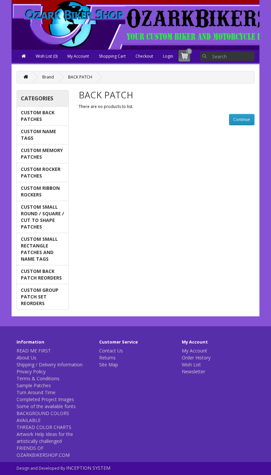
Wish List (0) (47, 56)
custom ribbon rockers (40, 191)
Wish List (191, 364)
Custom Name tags (38, 134)
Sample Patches (34, 385)
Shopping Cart (112, 56)
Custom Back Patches (38, 115)
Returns (107, 357)
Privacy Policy (31, 371)
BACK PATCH (80, 77)
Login (168, 56)
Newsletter (193, 371)
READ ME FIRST (34, 350)
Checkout (144, 56)
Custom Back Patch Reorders (41, 274)
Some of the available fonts (46, 406)
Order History (196, 357)
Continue (241, 119)
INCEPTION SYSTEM (88, 468)
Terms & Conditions (38, 378)
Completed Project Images (45, 399)
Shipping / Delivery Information (50, 364)
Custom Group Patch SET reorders (39, 296)
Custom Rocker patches (40, 172)
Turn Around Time (36, 392)
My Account (78, 56)
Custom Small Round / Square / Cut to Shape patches (42, 217)
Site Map (108, 364)
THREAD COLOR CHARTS (44, 427)
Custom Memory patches (42, 153)
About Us (26, 357)
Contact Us (111, 350)
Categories (37, 98)
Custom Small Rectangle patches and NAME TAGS (39, 249)
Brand (48, 77)
